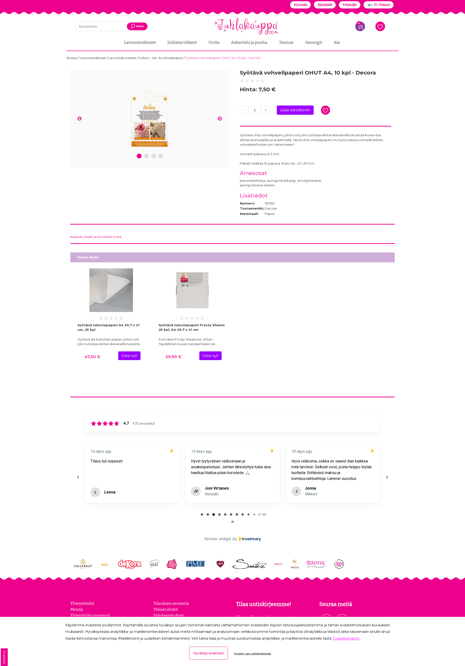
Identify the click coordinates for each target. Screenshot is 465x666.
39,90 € (173, 356)
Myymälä (300, 5)
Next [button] (219, 118)
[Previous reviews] (78, 477)
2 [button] (146, 156)
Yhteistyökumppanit (90, 615)
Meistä (76, 609)
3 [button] (153, 156)
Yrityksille (349, 5)
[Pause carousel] (232, 521)
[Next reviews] (386, 477)
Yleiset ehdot (165, 609)
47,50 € (92, 356)
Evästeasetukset (168, 615)
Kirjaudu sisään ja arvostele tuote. (96, 237)
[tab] (202, 514)
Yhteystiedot (82, 603)
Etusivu (72, 58)
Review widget (217, 538)
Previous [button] (79, 118)
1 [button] (139, 156)
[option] (149, 116)
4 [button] (161, 156)
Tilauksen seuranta (171, 603)
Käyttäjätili (325, 5)
